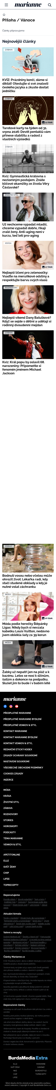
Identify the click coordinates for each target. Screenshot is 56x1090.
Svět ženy (9, 867)
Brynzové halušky (38, 948)
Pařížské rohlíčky (21, 945)
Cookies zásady (13, 773)
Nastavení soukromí (16, 761)
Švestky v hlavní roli (30, 937)
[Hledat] (50, 4)
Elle (6, 860)
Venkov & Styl (12, 844)
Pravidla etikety (9, 899)
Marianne (40, 1064)
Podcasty (9, 832)
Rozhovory (10, 814)
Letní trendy (34, 905)
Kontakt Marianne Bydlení (20, 737)
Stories (8, 820)
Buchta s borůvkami (12, 951)
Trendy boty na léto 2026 (25, 924)
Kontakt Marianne (15, 731)
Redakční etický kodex (17, 749)
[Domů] (28, 4)
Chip (6, 873)
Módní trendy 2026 (20, 905)
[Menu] (6, 5)
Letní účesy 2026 (16, 926)
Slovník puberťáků (25, 899)
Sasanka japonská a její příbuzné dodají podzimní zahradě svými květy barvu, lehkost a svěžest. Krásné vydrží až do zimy (26, 989)
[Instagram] (11, 706)
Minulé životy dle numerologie (32, 918)
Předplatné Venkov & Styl (19, 725)
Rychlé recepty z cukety (31, 951)
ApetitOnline (11, 854)
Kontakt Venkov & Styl (17, 743)
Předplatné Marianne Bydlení (22, 719)
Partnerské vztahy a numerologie (17, 921)
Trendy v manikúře (10, 918)
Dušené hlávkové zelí (11, 937)
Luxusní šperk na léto (33, 926)
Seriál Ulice (36, 921)
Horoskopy (10, 826)
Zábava (7, 808)
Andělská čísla (10, 902)
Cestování (22, 902)
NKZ (15, 1071)
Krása (7, 796)
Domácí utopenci (22, 948)
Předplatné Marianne (17, 713)
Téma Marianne (13, 838)
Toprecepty (11, 885)
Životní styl (11, 802)
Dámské (41, 1067)
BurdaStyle (41, 1071)
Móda (6, 790)
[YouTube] (16, 706)
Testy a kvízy (39, 899)
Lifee (6, 879)
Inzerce (8, 779)
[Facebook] (5, 706)
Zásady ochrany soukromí (20, 755)
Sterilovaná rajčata (20, 942)
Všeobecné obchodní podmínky (23, 767)
